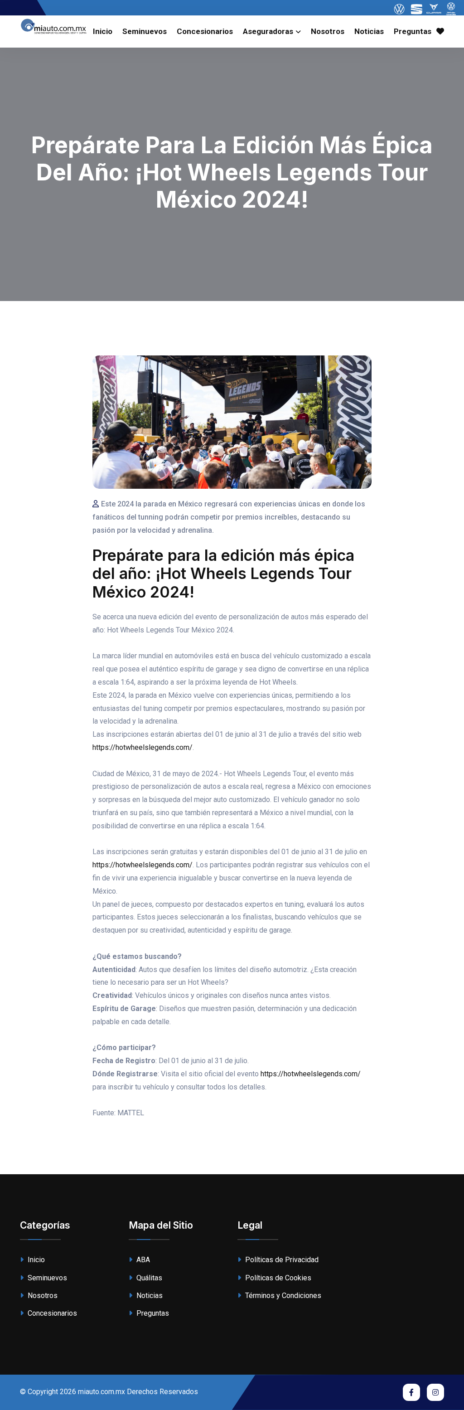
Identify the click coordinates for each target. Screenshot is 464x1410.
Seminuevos (144, 31)
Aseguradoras (268, 31)
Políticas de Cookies (277, 1278)
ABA (142, 1259)
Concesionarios (205, 31)
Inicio (102, 31)
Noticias (369, 31)
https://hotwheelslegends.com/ (142, 747)
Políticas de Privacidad (281, 1259)
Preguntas (412, 31)
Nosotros (327, 31)
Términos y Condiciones (282, 1295)
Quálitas (148, 1278)
